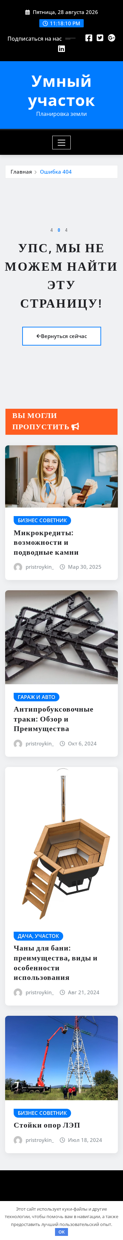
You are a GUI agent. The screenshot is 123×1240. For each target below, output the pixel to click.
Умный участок (61, 90)
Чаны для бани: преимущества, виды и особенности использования (56, 963)
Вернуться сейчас (64, 336)
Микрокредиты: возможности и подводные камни (46, 542)
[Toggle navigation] (61, 142)
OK (61, 1232)
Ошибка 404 (56, 171)
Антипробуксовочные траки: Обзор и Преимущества (54, 719)
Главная (21, 171)
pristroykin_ (40, 566)
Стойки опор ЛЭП (47, 1125)
